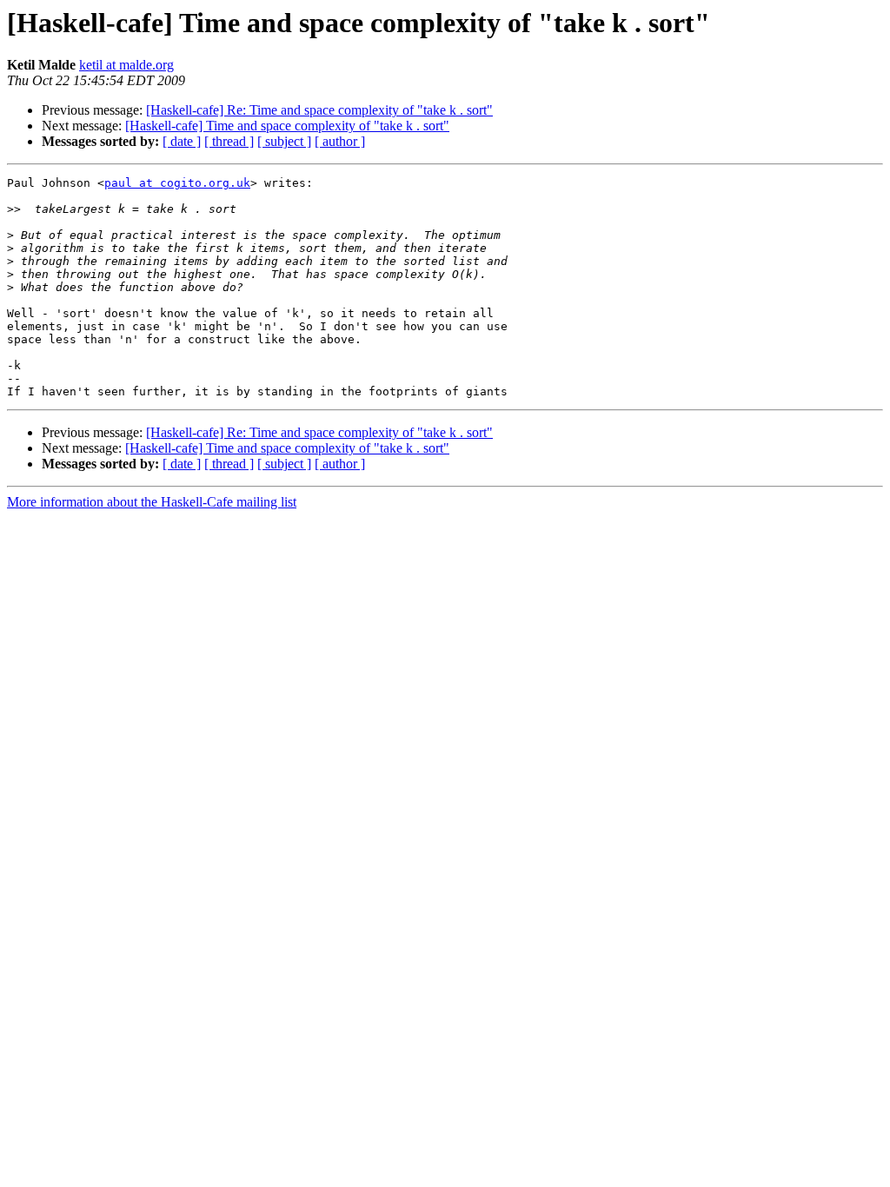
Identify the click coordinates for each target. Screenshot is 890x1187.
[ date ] (182, 141)
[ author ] (340, 141)
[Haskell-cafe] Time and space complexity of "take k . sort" (287, 125)
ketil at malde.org (126, 64)
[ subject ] (284, 141)
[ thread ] (229, 141)
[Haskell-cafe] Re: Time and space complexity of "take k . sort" (319, 110)
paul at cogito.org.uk (177, 182)
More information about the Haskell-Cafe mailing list (151, 501)
